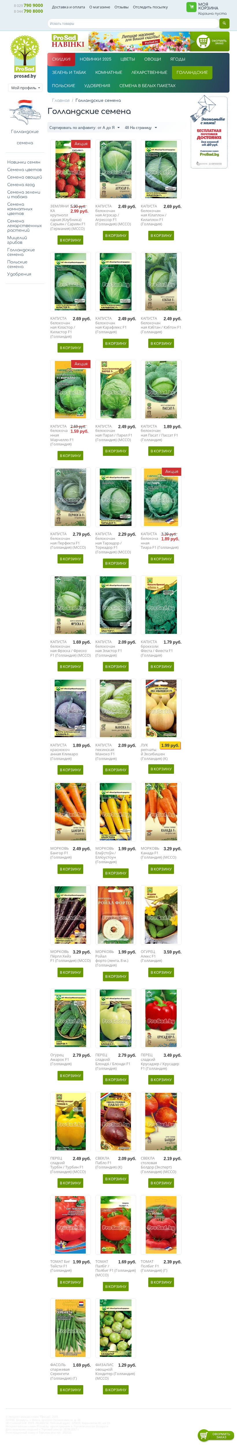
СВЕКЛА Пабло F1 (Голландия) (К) (108, 1163)
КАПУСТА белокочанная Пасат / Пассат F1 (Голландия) (159, 433)
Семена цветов (24, 170)
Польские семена (17, 264)
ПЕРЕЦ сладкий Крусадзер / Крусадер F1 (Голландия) (160, 1062)
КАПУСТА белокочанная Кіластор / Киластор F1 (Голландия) (62, 327)
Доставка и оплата (68, 7)
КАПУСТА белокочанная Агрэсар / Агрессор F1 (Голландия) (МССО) (113, 215)
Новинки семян (23, 162)
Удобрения (19, 274)
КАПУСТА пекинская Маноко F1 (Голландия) (106, 752)
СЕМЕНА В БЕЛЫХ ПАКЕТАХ (147, 86)
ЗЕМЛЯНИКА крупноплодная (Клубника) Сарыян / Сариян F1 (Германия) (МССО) (68, 217)
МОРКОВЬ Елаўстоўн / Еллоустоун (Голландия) (106, 855)
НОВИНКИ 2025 (95, 59)
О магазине (99, 7)
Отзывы (121, 7)
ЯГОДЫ (177, 59)
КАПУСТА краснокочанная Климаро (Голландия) (64, 752)
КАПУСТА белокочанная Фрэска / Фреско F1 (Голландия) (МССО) (70, 649)
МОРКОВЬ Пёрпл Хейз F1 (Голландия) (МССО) (70, 956)
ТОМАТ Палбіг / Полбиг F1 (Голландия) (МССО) (115, 1268)
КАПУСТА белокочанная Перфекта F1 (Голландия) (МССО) (68, 541)
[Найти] (224, 23)
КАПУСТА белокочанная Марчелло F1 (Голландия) (62, 435)
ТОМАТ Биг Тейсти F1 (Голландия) (61, 1266)
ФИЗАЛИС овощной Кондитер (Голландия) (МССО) (115, 1372)
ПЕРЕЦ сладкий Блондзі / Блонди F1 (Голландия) (112, 1062)
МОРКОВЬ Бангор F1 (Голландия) (61, 853)
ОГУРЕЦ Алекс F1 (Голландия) (151, 956)
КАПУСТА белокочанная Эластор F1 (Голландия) (108, 649)
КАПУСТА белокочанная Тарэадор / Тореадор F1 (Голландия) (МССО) (113, 543)
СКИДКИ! (61, 59)
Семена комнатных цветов (20, 209)
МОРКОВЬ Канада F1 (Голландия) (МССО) (158, 853)
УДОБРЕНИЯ (97, 86)
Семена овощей (24, 177)
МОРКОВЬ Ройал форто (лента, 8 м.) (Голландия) (111, 958)
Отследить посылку (150, 7)
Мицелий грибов (17, 240)
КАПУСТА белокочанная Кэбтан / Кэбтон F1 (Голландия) (161, 325)
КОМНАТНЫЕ (108, 73)
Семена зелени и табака (23, 194)
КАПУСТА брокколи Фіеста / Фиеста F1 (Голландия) (157, 649)
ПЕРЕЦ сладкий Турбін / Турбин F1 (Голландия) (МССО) (68, 1165)
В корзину (70, 240)
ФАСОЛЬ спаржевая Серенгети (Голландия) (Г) (63, 1372)
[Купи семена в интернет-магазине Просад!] (25, 53)
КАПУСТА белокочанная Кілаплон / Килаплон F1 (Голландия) (153, 215)
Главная (61, 100)
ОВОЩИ (152, 59)
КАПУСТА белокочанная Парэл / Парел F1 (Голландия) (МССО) (113, 433)
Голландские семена (21, 252)
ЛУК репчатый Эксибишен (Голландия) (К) (154, 752)
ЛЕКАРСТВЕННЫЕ (149, 73)
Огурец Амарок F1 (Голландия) (61, 1059)
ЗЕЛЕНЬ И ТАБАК (69, 73)
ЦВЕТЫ (128, 59)
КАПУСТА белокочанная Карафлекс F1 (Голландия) (111, 325)
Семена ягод (21, 185)
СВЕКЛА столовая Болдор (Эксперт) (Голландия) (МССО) (158, 1165)
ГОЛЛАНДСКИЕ (192, 73)
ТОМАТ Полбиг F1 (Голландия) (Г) (154, 1266)
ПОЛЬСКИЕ (63, 86)
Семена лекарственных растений (24, 226)
